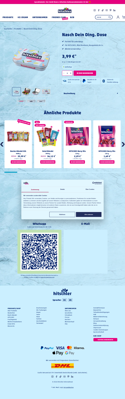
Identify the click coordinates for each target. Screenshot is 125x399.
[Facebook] (99, 10)
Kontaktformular (99, 308)
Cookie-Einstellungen (100, 330)
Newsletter (97, 310)
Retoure (96, 319)
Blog (95, 323)
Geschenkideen (41, 321)
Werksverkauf (69, 322)
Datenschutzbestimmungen (47, 277)
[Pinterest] (110, 10)
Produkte (18, 29)
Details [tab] (62, 189)
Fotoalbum (68, 315)
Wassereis (11, 326)
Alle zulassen (88, 214)
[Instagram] (95, 10)
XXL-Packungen (41, 310)
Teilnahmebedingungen (101, 312)
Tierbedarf (39, 323)
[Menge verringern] (63, 73)
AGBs (37, 277)
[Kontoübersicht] (118, 17)
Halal (38, 317)
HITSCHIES (11, 317)
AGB (94, 314)
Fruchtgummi (12, 319)
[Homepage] (65, 10)
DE (64, 300)
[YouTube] (107, 10)
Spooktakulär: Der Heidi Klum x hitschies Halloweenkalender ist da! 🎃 (62, 2)
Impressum (97, 328)
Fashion (38, 319)
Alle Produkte (12, 311)
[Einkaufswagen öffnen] (123, 17)
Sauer (38, 314)
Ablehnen (62, 214)
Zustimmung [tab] (35, 189)
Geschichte (68, 313)
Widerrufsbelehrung (100, 317)
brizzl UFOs (11, 324)
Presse (67, 317)
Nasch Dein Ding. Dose (33, 29)
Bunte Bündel (12, 315)
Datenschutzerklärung (100, 325)
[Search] (109, 17)
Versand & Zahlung (99, 321)
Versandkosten (69, 387)
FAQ (66, 324)
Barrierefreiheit (98, 332)
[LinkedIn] (114, 10)
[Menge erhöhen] (70, 73)
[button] (123, 145)
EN (70, 300)
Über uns (68, 311)
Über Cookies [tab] (90, 189)
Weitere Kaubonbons (15, 322)
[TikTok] (103, 10)
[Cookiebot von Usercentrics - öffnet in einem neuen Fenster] (94, 183)
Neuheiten (11, 313)
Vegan (38, 312)
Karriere (67, 319)
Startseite (8, 29)
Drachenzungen (41, 308)
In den (85, 73)
